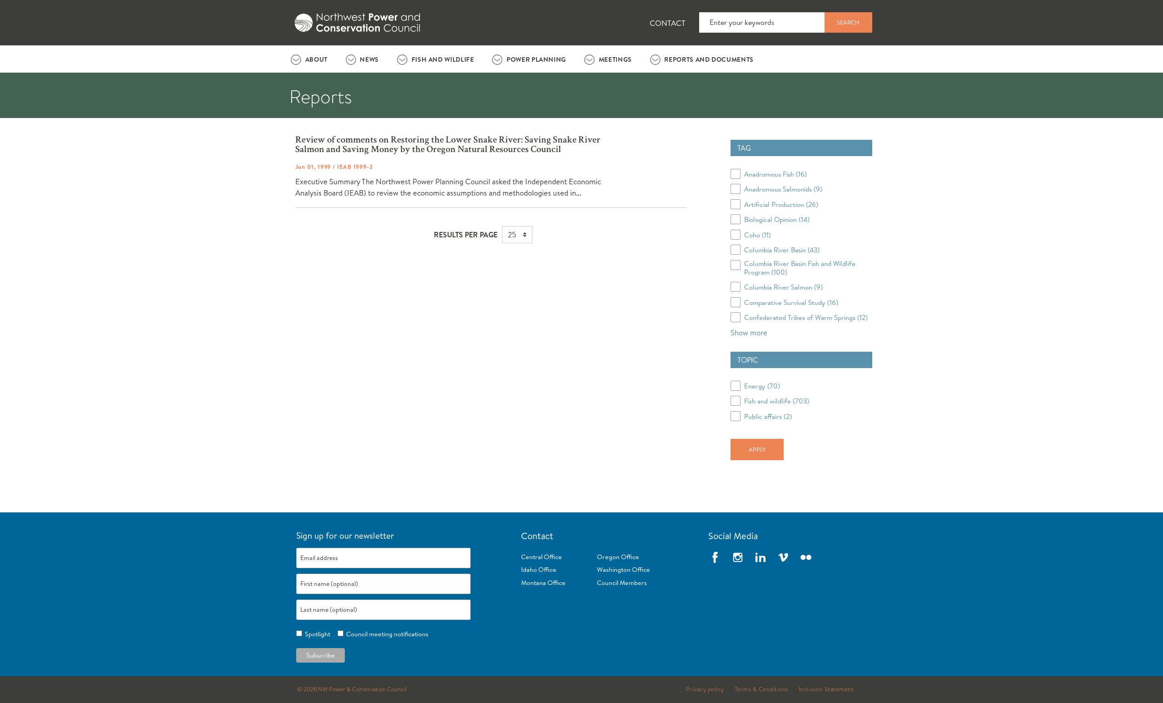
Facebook (715, 557)
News (369, 59)
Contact (668, 23)
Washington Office (623, 569)
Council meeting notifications (385, 634)
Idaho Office (539, 569)
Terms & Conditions (761, 689)
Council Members (622, 582)
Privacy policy (705, 689)
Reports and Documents (708, 59)
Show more (749, 332)
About (316, 59)
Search (848, 22)
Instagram (738, 557)
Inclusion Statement (826, 689)
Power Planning (536, 59)
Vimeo (783, 557)
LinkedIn (760, 557)
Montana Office (543, 582)
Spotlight (316, 634)
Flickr (806, 557)
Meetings (615, 59)
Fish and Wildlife (443, 59)
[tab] (309, 59)
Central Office (541, 556)
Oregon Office (618, 556)
